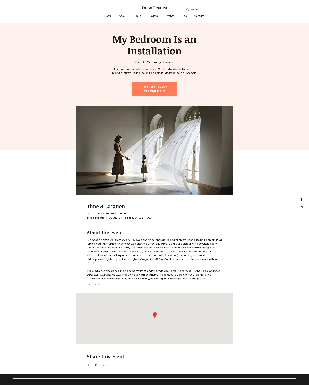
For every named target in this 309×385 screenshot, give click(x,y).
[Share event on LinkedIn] (104, 365)
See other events (154, 91)
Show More (93, 284)
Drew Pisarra (154, 7)
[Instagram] (301, 207)
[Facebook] (301, 199)
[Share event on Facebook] (88, 365)
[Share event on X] (96, 365)
